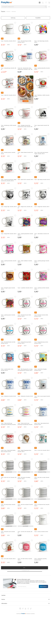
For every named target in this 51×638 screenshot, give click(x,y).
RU (39, 2)
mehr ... (24, 567)
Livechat (3, 595)
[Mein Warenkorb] (49, 2)
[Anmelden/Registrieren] (43, 2)
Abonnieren (43, 586)
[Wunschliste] (46, 2)
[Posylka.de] (6, 2)
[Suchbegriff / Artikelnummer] (45, 6)
